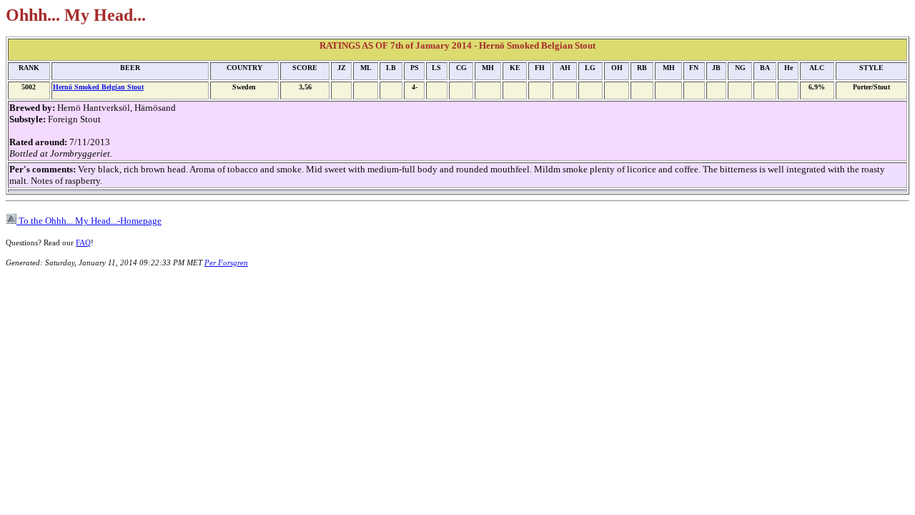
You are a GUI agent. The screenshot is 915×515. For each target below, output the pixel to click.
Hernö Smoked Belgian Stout (98, 87)
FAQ (83, 242)
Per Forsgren (226, 262)
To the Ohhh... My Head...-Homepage (89, 220)
